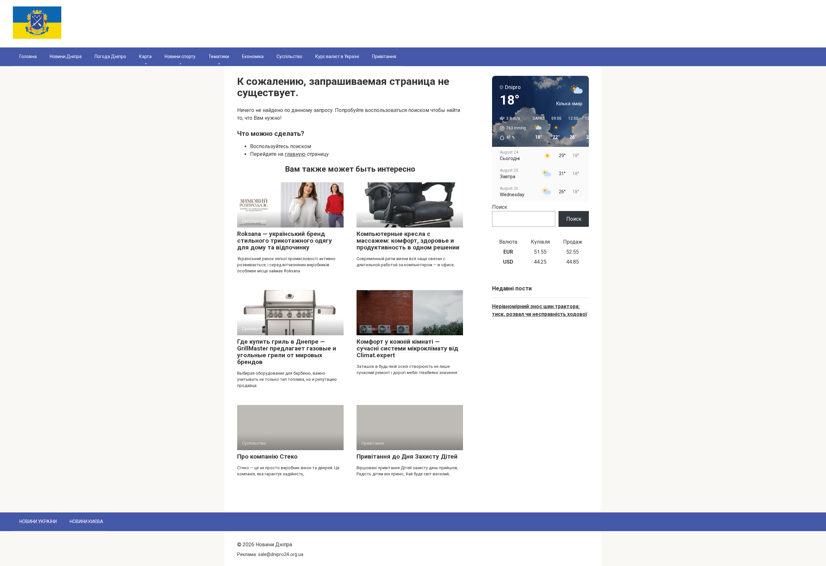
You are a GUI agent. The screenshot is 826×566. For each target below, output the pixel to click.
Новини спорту (180, 56)
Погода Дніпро (110, 56)
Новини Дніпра (66, 56)
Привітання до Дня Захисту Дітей (407, 456)
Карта (145, 56)
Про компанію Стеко (267, 456)
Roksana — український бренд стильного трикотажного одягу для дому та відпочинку (284, 240)
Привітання (384, 56)
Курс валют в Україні (337, 56)
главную (295, 154)
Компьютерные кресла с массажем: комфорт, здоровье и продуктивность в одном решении (408, 240)
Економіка (253, 56)
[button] (510, 128)
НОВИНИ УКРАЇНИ (38, 521)
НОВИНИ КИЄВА (86, 521)
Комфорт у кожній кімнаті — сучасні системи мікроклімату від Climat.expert (407, 348)
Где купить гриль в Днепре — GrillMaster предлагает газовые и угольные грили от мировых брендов (286, 352)
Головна (28, 56)
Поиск (499, 207)
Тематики (218, 56)
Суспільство (289, 56)
